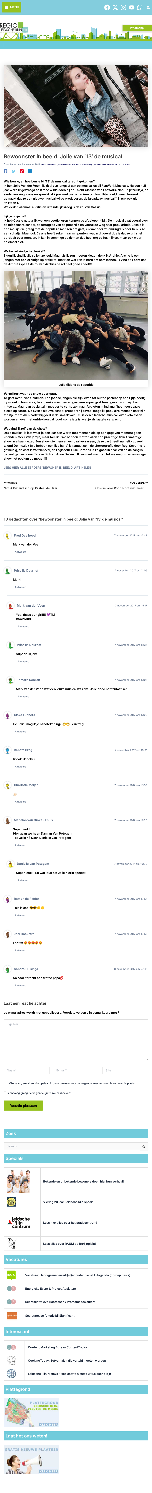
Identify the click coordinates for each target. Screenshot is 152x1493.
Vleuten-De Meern (110, 164)
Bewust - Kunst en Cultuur (69, 164)
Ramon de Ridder (26, 899)
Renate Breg (23, 750)
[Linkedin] (30, 171)
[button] (137, 28)
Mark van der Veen (31, 605)
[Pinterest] (22, 171)
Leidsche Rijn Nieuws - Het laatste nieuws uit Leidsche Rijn (69, 1374)
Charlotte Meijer (26, 785)
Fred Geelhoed (25, 535)
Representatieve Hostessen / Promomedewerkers (60, 1302)
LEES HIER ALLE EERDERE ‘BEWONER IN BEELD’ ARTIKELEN (47, 467)
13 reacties (125, 164)
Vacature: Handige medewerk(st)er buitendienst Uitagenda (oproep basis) (77, 1275)
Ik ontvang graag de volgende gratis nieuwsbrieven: (38, 1093)
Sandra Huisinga (26, 969)
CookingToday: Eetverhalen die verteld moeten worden (67, 1360)
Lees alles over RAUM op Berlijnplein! (69, 1244)
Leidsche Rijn (87, 164)
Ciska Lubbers (24, 715)
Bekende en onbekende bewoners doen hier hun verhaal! (83, 1181)
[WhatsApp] (140, 7)
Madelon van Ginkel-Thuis (33, 820)
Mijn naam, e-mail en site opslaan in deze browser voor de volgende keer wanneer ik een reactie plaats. (72, 1083)
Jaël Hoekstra (24, 934)
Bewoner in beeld (49, 164)
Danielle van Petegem (33, 863)
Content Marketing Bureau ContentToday (57, 1347)
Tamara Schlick (28, 680)
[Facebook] (107, 7)
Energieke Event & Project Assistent (50, 1288)
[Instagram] (123, 7)
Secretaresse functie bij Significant (50, 1315)
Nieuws (97, 164)
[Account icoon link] (148, 7)
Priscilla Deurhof (26, 570)
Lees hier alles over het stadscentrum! (70, 1222)
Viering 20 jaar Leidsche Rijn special (68, 1202)
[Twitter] (115, 7)
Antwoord (20, 551)
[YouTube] (132, 7)
